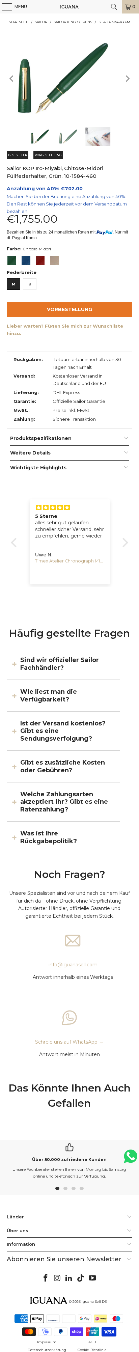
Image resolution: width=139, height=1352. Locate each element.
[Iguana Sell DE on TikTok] (81, 1278)
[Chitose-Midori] (12, 260)
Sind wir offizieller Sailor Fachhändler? (59, 663)
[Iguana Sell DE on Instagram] (57, 1278)
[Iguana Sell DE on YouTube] (93, 1278)
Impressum (46, 1342)
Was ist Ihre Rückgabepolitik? (48, 837)
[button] (15, 542)
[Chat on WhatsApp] (130, 1159)
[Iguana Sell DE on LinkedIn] (69, 1278)
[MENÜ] (3, 6)
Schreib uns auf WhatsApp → (69, 1042)
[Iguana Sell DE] (69, 6)
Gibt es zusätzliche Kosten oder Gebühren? (62, 766)
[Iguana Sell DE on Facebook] (46, 1278)
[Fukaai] (26, 260)
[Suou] (40, 260)
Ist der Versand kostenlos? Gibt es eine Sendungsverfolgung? (63, 731)
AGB (92, 1342)
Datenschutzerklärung (47, 1350)
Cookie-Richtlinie (92, 1350)
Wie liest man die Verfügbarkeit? (48, 695)
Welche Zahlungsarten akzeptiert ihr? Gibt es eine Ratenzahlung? (64, 802)
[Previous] (11, 78)
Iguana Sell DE (94, 1301)
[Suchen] (114, 6)
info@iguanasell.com (73, 965)
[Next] (127, 78)
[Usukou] (54, 260)
